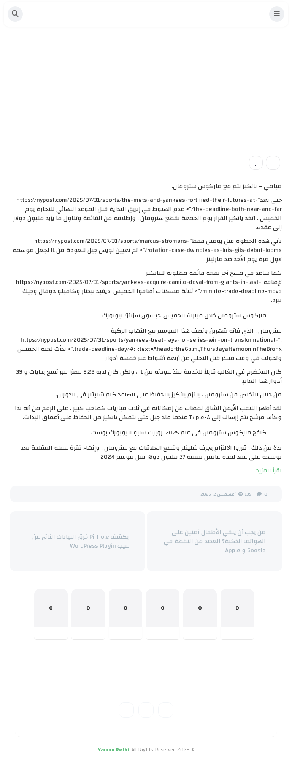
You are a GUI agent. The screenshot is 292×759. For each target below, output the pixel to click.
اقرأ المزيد (269, 470)
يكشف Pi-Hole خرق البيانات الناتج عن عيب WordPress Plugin (80, 541)
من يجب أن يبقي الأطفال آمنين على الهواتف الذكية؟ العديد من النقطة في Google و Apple (214, 541)
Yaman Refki (113, 750)
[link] (256, 163)
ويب (269, 109)
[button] (276, 14)
